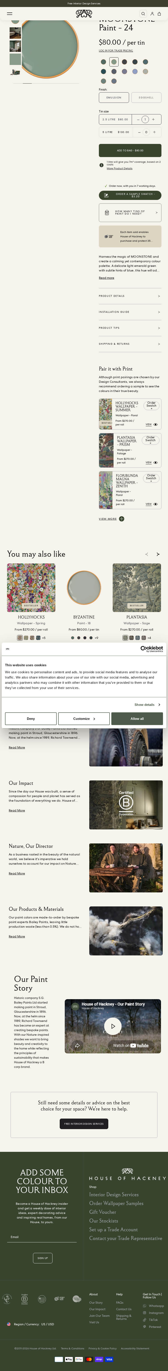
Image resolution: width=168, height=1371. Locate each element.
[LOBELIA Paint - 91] (145, 62)
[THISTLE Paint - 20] (124, 71)
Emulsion (114, 97)
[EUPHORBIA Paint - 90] (103, 62)
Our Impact (97, 1309)
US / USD (47, 1324)
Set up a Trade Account (113, 1229)
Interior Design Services (114, 1194)
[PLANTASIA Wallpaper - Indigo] (137, 638)
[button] (158, 554)
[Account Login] (152, 14)
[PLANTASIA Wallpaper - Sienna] (144, 638)
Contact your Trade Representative (125, 1238)
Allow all (137, 718)
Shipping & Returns (123, 1317)
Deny (31, 718)
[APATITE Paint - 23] (135, 62)
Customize (81, 718)
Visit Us (94, 1322)
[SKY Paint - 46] (114, 81)
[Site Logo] (84, 13)
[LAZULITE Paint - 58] (103, 81)
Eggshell (146, 97)
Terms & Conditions (72, 1348)
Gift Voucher (102, 1212)
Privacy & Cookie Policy (103, 1348)
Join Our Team (99, 1316)
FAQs (119, 1303)
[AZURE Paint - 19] (135, 71)
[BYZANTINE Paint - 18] (145, 71)
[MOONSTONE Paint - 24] (114, 62)
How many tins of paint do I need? (130, 212)
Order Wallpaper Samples (116, 1203)
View (149, 424)
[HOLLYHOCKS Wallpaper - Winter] (38, 638)
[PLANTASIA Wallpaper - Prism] (131, 638)
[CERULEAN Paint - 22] (103, 71)
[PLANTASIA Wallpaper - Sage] (137, 587)
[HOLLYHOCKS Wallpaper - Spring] (31, 587)
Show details (144, 704)
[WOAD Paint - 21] (114, 71)
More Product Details (119, 168)
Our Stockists (103, 1220)
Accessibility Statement (135, 1348)
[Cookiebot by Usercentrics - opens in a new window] (144, 649)
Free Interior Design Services (84, 3)
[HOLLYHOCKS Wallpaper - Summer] (26, 638)
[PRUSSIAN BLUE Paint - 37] (124, 62)
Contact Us (123, 1309)
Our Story (96, 1303)
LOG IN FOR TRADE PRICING (116, 50)
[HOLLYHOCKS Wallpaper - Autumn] (32, 638)
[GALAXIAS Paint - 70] (85, 638)
